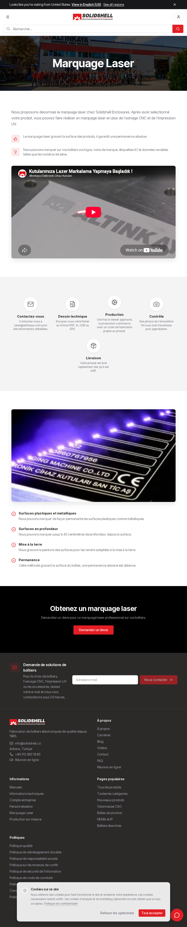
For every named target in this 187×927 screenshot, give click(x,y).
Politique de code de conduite (31, 878)
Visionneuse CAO (109, 806)
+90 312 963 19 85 (28, 754)
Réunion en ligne (27, 760)
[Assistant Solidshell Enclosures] (177, 915)
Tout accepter (152, 913)
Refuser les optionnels (117, 913)
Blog (100, 741)
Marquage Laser (21, 813)
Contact (103, 754)
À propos (103, 729)
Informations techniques (27, 794)
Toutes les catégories (112, 794)
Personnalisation (21, 806)
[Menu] (8, 17)
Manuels (16, 787)
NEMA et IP (105, 819)
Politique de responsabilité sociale (33, 858)
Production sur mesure (26, 819)
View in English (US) (86, 4)
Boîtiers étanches (109, 826)
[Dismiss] (174, 4)
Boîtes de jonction (109, 813)
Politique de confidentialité (61, 903)
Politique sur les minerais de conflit (34, 865)
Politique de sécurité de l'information (35, 871)
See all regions (113, 4)
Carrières (103, 735)
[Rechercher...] (177, 29)
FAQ (100, 761)
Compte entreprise (23, 800)
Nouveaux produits (110, 800)
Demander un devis (93, 630)
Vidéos (102, 748)
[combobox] (88, 29)
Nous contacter (155, 680)
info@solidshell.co (28, 743)
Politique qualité (21, 846)
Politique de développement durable (35, 852)
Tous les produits (109, 787)
